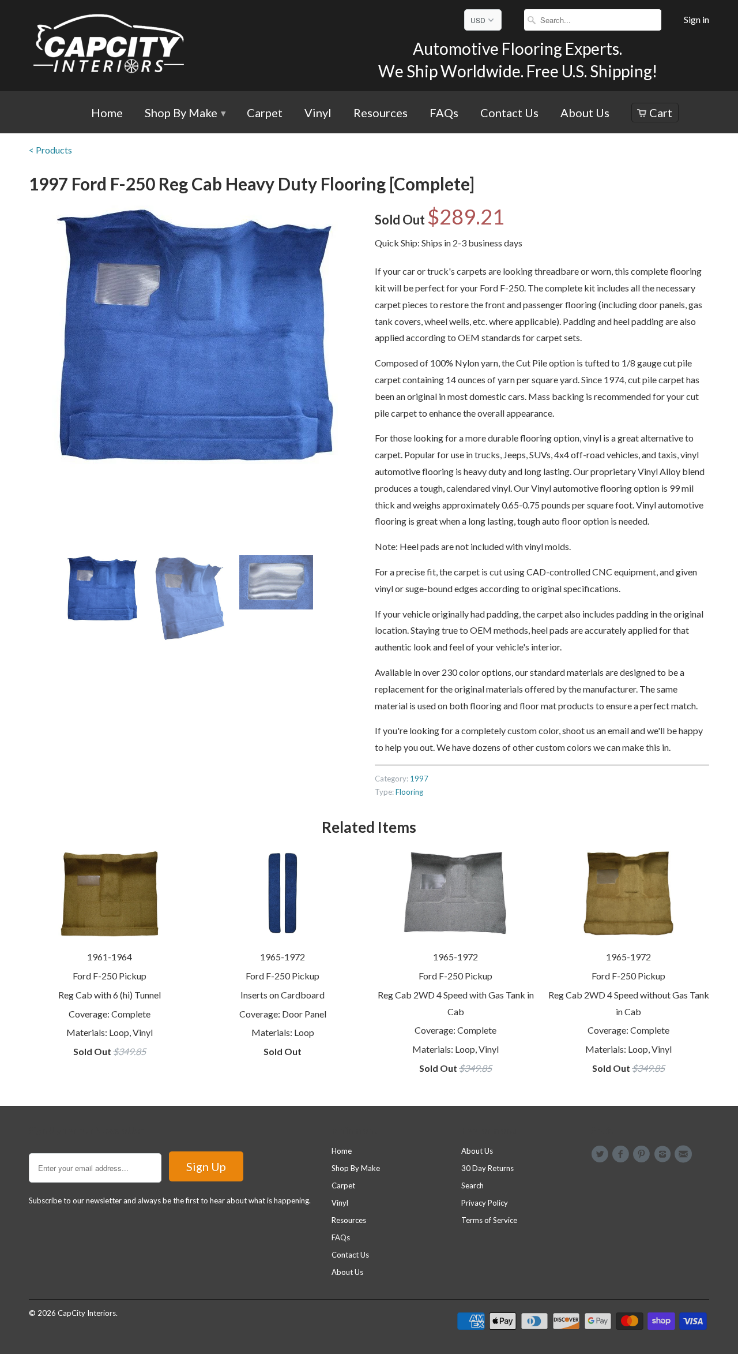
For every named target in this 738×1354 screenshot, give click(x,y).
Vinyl (318, 113)
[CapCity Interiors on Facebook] (622, 1154)
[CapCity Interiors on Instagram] (664, 1154)
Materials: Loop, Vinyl (109, 1032)
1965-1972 (282, 956)
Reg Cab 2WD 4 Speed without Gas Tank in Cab (628, 1003)
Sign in (696, 19)
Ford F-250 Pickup (109, 975)
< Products (50, 149)
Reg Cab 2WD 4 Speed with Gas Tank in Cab (456, 1003)
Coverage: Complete (109, 1013)
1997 (419, 778)
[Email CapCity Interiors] (685, 1154)
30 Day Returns (487, 1168)
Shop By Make (185, 113)
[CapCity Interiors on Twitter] (601, 1154)
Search (472, 1185)
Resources (380, 113)
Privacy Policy (484, 1202)
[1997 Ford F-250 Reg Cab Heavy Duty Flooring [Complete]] (196, 336)
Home (107, 113)
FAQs (444, 113)
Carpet (265, 113)
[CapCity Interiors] (109, 46)
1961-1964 (109, 956)
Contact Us (509, 113)
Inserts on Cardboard (282, 994)
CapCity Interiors (87, 1313)
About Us (584, 113)
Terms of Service (489, 1220)
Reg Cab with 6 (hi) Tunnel (109, 994)
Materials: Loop (282, 1032)
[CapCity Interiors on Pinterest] (643, 1154)
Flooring (409, 791)
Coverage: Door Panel (282, 1013)
